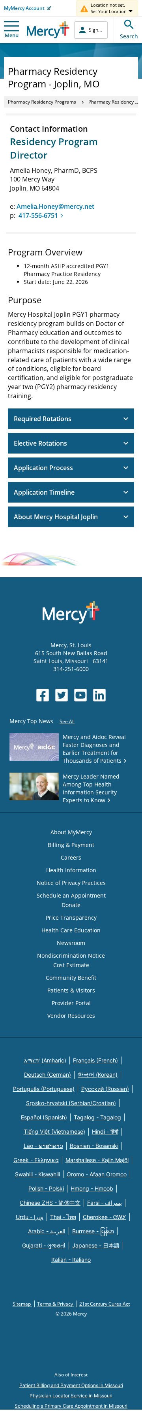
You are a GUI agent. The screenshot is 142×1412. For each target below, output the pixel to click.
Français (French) (95, 1060)
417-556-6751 (38, 215)
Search (129, 36)
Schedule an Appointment (71, 895)
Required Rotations (42, 418)
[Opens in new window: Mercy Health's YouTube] (80, 695)
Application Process (43, 467)
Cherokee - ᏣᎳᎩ (104, 1217)
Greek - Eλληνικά (36, 1160)
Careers (71, 857)
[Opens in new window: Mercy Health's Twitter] (61, 695)
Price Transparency (71, 917)
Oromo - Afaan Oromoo (97, 1174)
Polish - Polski (46, 1188)
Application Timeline (44, 492)
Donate (71, 905)
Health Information (71, 870)
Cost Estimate (71, 965)
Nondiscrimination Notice (71, 955)
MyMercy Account (24, 8)
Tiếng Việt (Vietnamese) (54, 1131)
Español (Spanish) (44, 1117)
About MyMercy (71, 832)
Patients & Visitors (71, 990)
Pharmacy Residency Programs (42, 101)
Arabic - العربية (46, 1231)
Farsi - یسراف (104, 1202)
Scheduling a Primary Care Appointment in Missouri (71, 1406)
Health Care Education (71, 930)
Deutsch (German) (47, 1074)
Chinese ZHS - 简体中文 (50, 1202)
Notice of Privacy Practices (71, 883)
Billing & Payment (71, 845)
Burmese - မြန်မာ (93, 1231)
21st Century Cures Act (104, 1303)
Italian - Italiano (71, 1259)
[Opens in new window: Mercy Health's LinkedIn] (99, 695)
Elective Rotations (40, 443)
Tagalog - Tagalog (97, 1117)
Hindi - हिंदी (105, 1131)
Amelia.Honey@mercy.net (56, 206)
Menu (12, 35)
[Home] (48, 29)
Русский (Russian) (105, 1088)
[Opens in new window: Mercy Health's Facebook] (42, 695)
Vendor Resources (71, 1015)
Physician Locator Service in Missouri (71, 1396)
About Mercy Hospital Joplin (56, 516)
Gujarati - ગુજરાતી (43, 1245)
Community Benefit (71, 977)
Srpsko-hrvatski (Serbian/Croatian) (71, 1103)
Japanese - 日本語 (96, 1245)
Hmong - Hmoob (92, 1188)
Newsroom (71, 943)
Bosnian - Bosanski (94, 1145)
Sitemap (22, 1303)
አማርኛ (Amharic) (45, 1060)
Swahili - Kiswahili (37, 1174)
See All (67, 721)
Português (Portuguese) (44, 1088)
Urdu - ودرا (29, 1217)
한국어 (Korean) (98, 1074)
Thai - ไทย (63, 1217)
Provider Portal (71, 1003)
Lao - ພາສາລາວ (43, 1145)
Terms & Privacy (55, 1303)
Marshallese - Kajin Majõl (97, 1160)
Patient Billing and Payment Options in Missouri (71, 1385)
